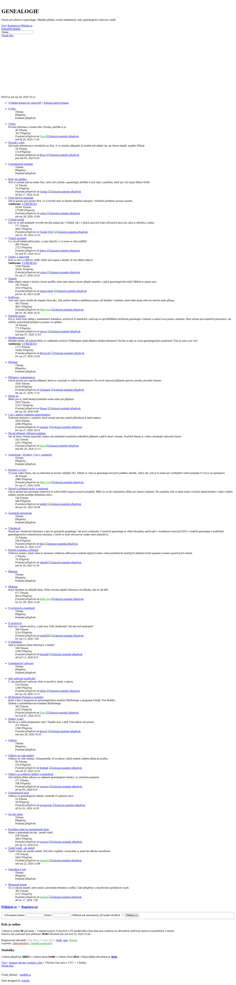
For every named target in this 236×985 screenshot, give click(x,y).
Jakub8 (44, 562)
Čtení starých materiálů (20, 197)
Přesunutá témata (17, 884)
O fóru (12, 108)
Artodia (25, 980)
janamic (44, 427)
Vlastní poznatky (17, 238)
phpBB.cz (25, 974)
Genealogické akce (18, 792)
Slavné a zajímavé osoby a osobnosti (28, 488)
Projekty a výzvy (17, 469)
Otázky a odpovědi (18, 256)
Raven (43, 731)
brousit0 (44, 654)
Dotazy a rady (16, 718)
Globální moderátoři (41, 943)
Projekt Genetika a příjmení (23, 550)
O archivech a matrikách (21, 608)
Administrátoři (20, 943)
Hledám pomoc (16, 337)
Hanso (43, 408)
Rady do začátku (17, 179)
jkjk (42, 543)
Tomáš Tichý (47, 231)
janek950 (45, 635)
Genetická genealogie (20, 513)
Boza (43, 154)
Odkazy (12, 740)
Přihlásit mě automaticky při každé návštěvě (96, 915)
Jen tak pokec (15, 814)
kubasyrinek (46, 291)
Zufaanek (45, 389)
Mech (43, 250)
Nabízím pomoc (17, 315)
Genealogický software (21, 663)
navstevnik (46, 805)
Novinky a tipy (16, 142)
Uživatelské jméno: (14, 915)
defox (43, 690)
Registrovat (29, 907)
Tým (4, 962)
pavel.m (44, 786)
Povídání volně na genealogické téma (28, 829)
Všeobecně (14, 528)
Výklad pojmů (16, 219)
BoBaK (44, 767)
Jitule (114, 956)
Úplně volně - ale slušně (21, 848)
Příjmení (12, 362)
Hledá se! (13, 396)
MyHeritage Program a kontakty (26, 697)
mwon (43, 331)
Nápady (12, 278)
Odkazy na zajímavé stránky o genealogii (30, 774)
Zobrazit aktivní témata (56, 102)
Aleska (43, 191)
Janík (59, 940)
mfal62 (44, 504)
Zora (42, 136)
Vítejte (12, 123)
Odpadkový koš (17, 869)
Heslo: (48, 915)
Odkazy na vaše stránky (21, 755)
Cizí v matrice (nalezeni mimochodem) (29, 414)
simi (65, 940)
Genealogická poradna (20, 163)
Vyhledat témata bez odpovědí (24, 102)
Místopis (13, 571)
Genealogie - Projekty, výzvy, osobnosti (30, 454)
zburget (44, 860)
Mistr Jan (45, 309)
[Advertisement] (105, 65)
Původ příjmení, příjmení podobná (27, 433)
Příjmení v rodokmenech (21, 377)
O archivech (15, 623)
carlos (43, 213)
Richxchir (45, 353)
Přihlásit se (9, 907)
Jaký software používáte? (22, 678)
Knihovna (13, 297)
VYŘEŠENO (29, 204)
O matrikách (15, 641)
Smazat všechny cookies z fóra (26, 962)
